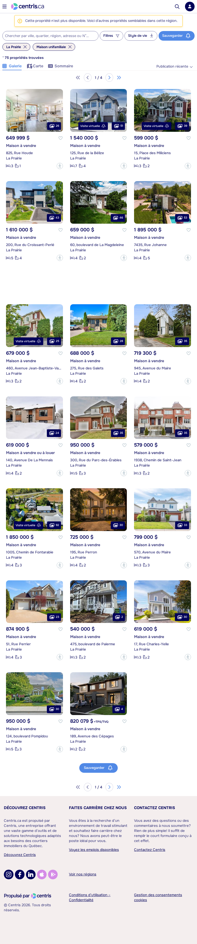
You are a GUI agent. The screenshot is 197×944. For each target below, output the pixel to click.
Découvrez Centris (25, 807)
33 (185, 525)
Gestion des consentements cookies (158, 897)
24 (57, 433)
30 (121, 525)
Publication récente (172, 66)
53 (185, 218)
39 (185, 126)
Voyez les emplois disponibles (94, 849)
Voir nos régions (82, 874)
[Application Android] (53, 874)
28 (121, 341)
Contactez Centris (154, 807)
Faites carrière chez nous (98, 807)
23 (57, 617)
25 (57, 341)
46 (121, 218)
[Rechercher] (177, 6)
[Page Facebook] (20, 874)
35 (185, 341)
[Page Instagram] (8, 874)
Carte (38, 66)
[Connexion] (190, 6)
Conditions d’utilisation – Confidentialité (90, 897)
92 (57, 525)
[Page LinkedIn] (31, 874)
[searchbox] (47, 36)
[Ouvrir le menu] (4, 6)
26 (57, 126)
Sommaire (64, 66)
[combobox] (50, 36)
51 (121, 126)
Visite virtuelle (90, 126)
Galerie (15, 66)
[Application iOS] (42, 874)
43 (57, 218)
